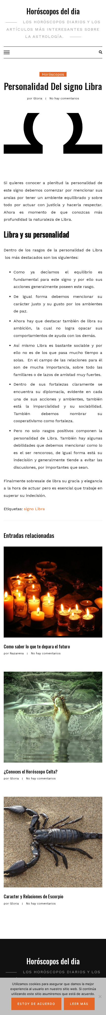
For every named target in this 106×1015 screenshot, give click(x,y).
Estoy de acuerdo (36, 1004)
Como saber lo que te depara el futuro (37, 646)
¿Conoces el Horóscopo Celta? (30, 771)
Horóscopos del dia (53, 11)
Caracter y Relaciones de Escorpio (33, 896)
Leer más (79, 1004)
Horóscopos (53, 74)
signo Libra (34, 509)
